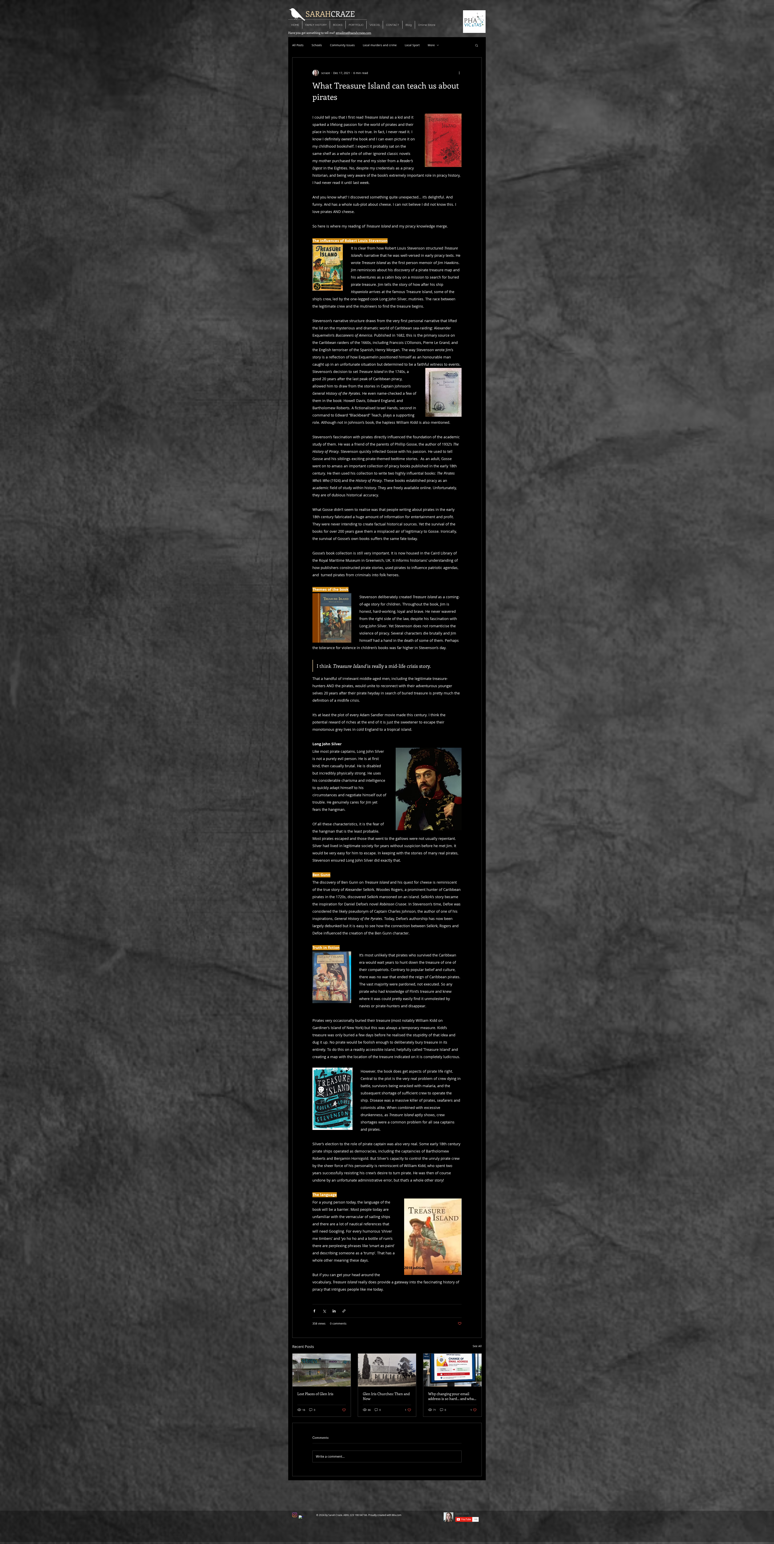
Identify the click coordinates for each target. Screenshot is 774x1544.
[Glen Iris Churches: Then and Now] (387, 1370)
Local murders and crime (380, 45)
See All (477, 1346)
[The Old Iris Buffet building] (321, 1370)
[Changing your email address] (452, 1370)
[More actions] (459, 72)
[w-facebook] (301, 1517)
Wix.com (396, 1515)
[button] (477, 45)
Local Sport (412, 45)
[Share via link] (344, 1311)
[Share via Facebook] (314, 1311)
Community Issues (342, 45)
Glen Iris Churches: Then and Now (386, 1396)
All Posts (298, 45)
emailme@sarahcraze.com (353, 33)
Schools (317, 45)
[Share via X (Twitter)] (324, 1311)
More (431, 45)
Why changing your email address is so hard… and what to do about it (451, 1396)
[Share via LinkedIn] (334, 1311)
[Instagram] (294, 1514)
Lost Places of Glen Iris (315, 1393)
